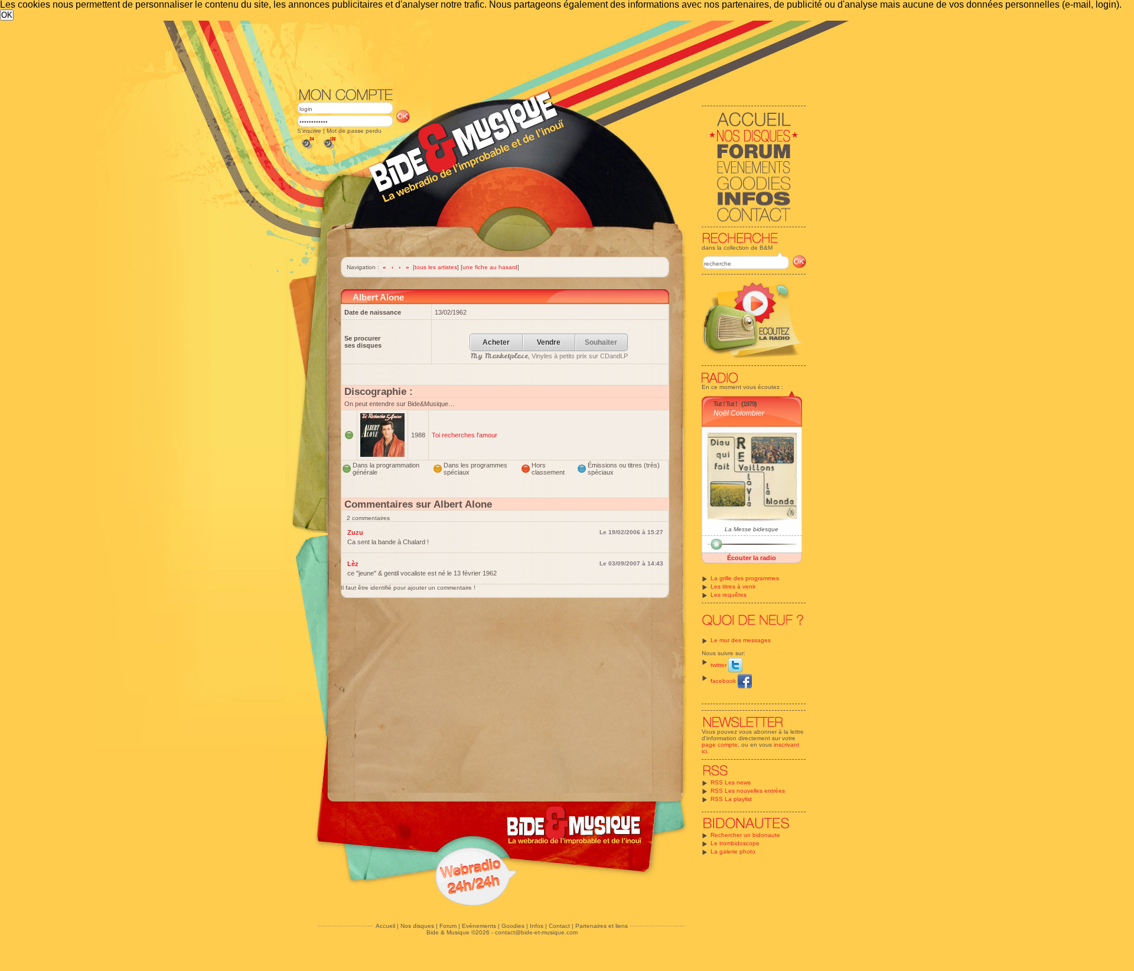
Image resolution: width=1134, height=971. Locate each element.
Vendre (549, 342)
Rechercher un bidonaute (745, 835)
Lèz (353, 563)
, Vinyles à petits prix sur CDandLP (549, 355)
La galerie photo (733, 851)
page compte (720, 744)
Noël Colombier (738, 413)
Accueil (385, 926)
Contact (559, 926)
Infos (536, 926)
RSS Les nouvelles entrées (748, 790)
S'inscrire (309, 130)
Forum (448, 926)
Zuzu (355, 532)
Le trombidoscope (735, 843)
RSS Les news (731, 782)
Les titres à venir (733, 586)
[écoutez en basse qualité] (307, 149)
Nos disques (417, 926)
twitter (719, 665)
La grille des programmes (745, 578)
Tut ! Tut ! (725, 403)
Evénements (479, 926)
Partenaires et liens (601, 926)
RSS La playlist (731, 799)
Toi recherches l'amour (464, 435)
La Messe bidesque (751, 529)
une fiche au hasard (489, 267)
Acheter (496, 342)
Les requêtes (729, 594)
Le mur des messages (741, 640)
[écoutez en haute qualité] (329, 149)
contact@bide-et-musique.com (536, 932)
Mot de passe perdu (354, 130)
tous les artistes (436, 267)
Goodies (512, 926)
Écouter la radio (751, 557)
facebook (724, 681)
